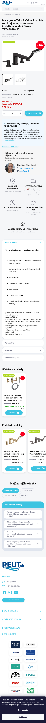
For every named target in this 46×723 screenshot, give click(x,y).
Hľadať (41, 9)
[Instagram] (10, 592)
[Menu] (43, 3)
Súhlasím (23, 717)
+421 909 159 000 (26, 168)
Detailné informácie (10, 147)
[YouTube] (15, 592)
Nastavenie (23, 710)
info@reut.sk (24, 171)
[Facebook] (4, 592)
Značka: (8, 36)
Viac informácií (9, 141)
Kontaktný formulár (13, 600)
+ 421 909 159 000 (13, 586)
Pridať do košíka (31, 113)
